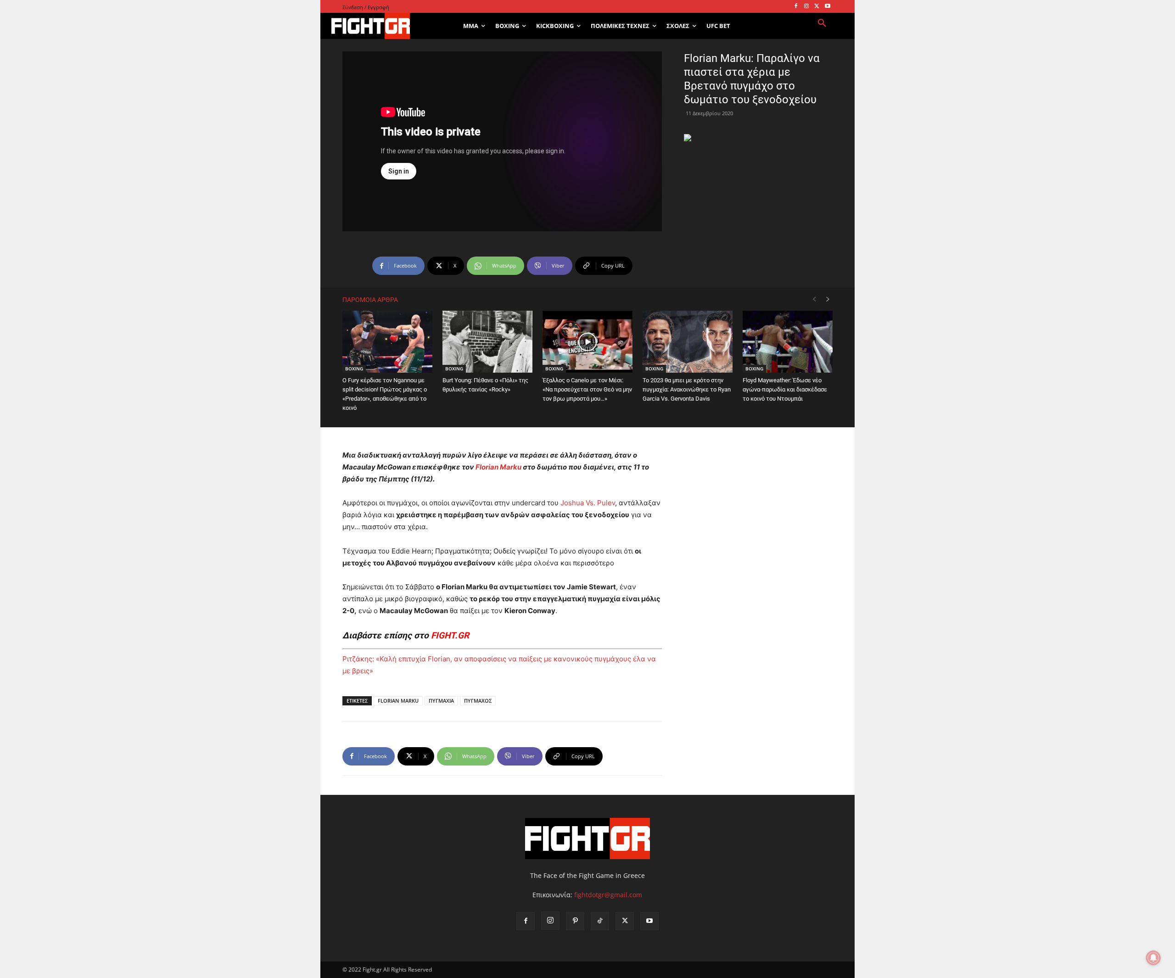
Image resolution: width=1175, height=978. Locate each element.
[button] (822, 23)
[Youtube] (827, 6)
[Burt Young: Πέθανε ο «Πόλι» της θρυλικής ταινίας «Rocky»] (487, 342)
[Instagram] (806, 6)
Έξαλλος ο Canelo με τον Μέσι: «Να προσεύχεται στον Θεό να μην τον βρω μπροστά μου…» (587, 389)
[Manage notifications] (1153, 957)
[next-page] (828, 299)
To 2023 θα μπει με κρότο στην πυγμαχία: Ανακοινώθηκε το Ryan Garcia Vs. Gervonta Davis (687, 389)
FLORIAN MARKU (398, 700)
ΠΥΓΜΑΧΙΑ (441, 700)
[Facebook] (796, 6)
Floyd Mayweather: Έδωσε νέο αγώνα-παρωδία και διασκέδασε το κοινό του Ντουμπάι (785, 389)
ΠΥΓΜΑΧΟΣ (478, 700)
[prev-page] (814, 299)
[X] (816, 6)
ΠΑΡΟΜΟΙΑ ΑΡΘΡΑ (370, 299)
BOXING (354, 368)
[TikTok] (600, 921)
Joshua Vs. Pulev (587, 502)
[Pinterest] (575, 921)
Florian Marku (498, 467)
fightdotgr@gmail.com (608, 894)
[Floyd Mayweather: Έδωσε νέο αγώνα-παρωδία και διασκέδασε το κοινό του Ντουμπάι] (788, 342)
